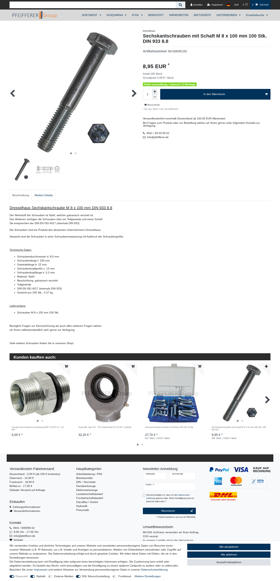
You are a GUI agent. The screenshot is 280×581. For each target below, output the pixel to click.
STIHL (136, 15)
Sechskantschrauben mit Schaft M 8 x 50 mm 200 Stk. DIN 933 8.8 (239, 428)
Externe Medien (63, 576)
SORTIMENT (90, 15)
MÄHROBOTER (178, 15)
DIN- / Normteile (86, 482)
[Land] (228, 5)
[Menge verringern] (154, 97)
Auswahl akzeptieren (228, 562)
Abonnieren (168, 510)
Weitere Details (43, 195)
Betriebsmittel (84, 478)
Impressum (40, 569)
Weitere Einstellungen (147, 576)
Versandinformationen (27, 510)
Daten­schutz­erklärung (154, 569)
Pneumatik (82, 509)
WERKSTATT (156, 15)
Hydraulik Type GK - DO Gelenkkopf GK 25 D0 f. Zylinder (105, 427)
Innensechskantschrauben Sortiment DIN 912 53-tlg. (169, 427)
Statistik (41, 576)
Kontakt (18, 539)
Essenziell (22, 576)
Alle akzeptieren (228, 546)
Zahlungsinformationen (26, 506)
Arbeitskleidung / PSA (89, 474)
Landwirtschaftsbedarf (89, 493)
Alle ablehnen (229, 554)
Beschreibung (20, 195)
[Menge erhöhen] (154, 91)
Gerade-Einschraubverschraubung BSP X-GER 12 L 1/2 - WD (38, 428)
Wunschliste (153, 105)
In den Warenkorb (214, 94)
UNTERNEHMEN (227, 15)
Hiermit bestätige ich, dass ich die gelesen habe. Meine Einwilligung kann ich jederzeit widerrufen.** (170, 498)
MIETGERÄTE (202, 15)
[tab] (21, 195)
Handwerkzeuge (86, 485)
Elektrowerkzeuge (87, 489)
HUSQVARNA (114, 15)
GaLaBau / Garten (87, 501)
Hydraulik (81, 505)
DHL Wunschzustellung (96, 576)
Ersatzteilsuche (255, 15)
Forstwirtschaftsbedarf (89, 497)
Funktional (124, 576)
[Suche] (180, 5)
